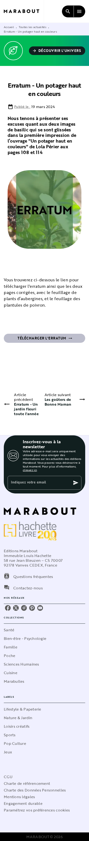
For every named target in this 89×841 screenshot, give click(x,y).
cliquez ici (30, 470)
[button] (57, 50)
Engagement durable (23, 803)
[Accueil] (24, 11)
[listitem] (8, 608)
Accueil (9, 27)
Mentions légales (19, 797)
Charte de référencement (27, 783)
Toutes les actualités (32, 27)
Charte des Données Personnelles (35, 790)
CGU (8, 777)
